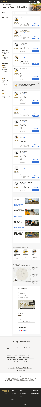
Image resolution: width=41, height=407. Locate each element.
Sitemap (34, 403)
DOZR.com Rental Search (23, 392)
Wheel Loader (26, 255)
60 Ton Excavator (23, 136)
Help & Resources (13, 393)
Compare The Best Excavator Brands (19, 240)
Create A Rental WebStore (35, 395)
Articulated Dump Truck (17, 255)
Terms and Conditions (25, 403)
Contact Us (12, 399)
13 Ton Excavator (23, 17)
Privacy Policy (30, 403)
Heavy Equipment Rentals (8, 4)
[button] (6, 19)
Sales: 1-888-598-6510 (5, 394)
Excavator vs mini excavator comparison (19, 228)
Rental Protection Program (24, 395)
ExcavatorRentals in (35, 268)
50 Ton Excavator (23, 120)
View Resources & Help (21, 370)
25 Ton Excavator (23, 68)
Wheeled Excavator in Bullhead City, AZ (27, 182)
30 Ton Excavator (23, 92)
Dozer (35, 255)
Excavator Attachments (18, 216)
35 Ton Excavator (23, 107)
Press (12, 395)
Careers (12, 396)
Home (3, 4)
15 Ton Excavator (23, 30)
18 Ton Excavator (23, 43)
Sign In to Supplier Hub (34, 392)
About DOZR (13, 392)
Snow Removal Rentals (23, 393)
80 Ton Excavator (23, 151)
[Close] (38, 83)
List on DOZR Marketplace (35, 393)
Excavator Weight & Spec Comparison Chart (18, 205)
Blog (12, 398)
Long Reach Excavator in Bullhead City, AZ (28, 166)
